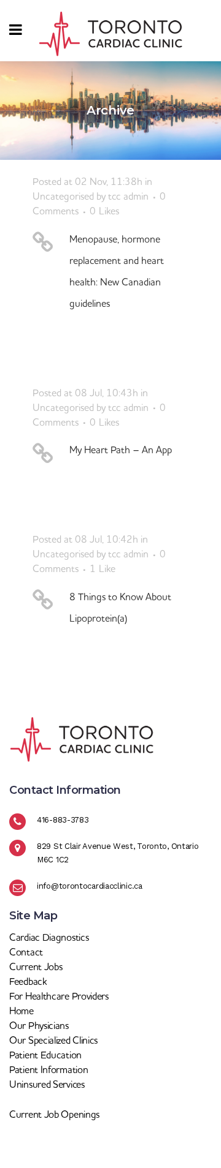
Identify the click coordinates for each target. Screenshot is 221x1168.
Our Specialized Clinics (53, 1040)
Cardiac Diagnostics (48, 937)
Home (21, 1010)
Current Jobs (35, 966)
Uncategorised (63, 196)
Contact (26, 952)
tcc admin (128, 196)
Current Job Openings (54, 1114)
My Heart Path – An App (120, 449)
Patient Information (48, 1069)
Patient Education (45, 1055)
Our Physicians (39, 1025)
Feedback (28, 981)
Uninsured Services (47, 1084)
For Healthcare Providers (59, 996)
